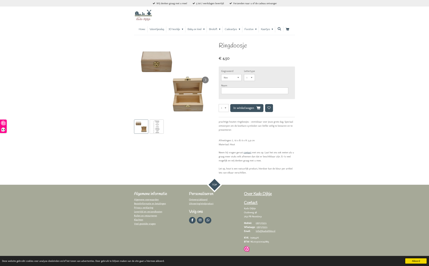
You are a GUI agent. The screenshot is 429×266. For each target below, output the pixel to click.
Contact (251, 203)
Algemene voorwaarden (146, 199)
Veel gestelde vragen (145, 223)
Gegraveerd (227, 71)
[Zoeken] (279, 29)
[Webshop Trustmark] (246, 249)
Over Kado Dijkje (258, 194)
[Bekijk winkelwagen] (287, 29)
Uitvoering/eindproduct (201, 203)
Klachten (138, 219)
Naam (224, 85)
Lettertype (249, 71)
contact (247, 152)
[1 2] (224, 108)
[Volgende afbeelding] (205, 80)
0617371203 (261, 223)
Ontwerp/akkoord (198, 199)
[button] (141, 127)
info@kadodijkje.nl (265, 231)
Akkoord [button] (416, 261)
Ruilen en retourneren (145, 215)
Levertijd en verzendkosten (148, 211)
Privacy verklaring (143, 207)
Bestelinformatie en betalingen (150, 203)
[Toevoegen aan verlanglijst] (269, 108)
